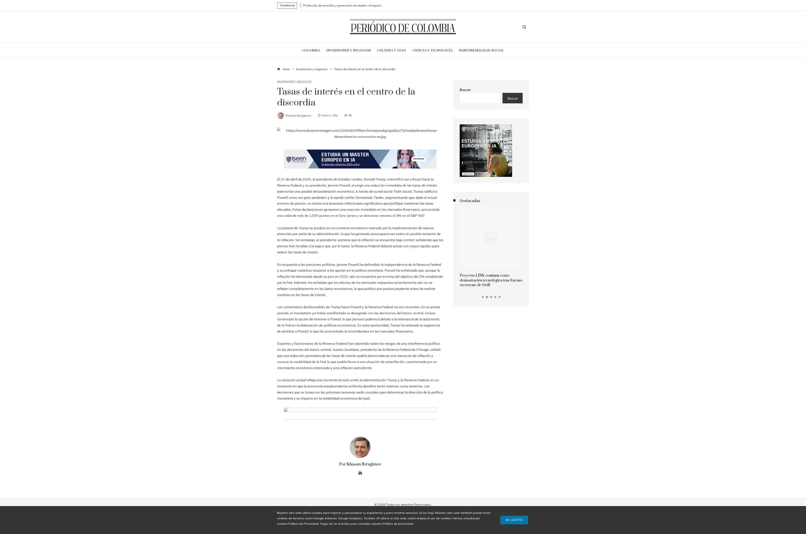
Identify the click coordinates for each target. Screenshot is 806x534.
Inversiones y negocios (294, 81)
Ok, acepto (514, 520)
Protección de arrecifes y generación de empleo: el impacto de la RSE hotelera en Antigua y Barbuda (343, 5)
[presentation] (300, 4)
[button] (483, 297)
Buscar (465, 90)
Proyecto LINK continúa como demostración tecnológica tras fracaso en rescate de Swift (491, 280)
